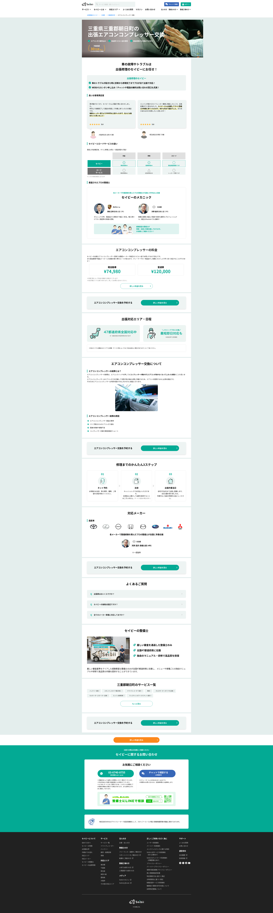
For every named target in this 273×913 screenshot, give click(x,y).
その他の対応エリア (107, 884)
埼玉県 (103, 871)
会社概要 (182, 855)
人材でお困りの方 (125, 867)
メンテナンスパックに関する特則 (158, 849)
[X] (183, 863)
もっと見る (136, 703)
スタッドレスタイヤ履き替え (113, 691)
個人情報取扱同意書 (153, 873)
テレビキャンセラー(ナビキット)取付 (140, 695)
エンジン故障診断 (118, 695)
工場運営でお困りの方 (126, 870)
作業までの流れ (87, 852)
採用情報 (182, 858)
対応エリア (85, 855)
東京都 (103, 865)
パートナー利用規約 (153, 846)
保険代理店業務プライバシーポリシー (159, 870)
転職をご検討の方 (125, 858)
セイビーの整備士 (88, 862)
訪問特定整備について (154, 889)
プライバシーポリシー (154, 863)
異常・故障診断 (106, 852)
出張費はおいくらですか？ (102, 593)
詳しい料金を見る (136, 286)
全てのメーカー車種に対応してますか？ (107, 614)
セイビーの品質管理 (88, 865)
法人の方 (164, 9)
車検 (148, 691)
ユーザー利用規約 (153, 843)
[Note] (180, 863)
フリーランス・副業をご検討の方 (130, 852)
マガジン (139, 9)
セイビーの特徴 (87, 846)
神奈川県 (104, 874)
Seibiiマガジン (124, 880)
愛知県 (103, 877)
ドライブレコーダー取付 (134, 691)
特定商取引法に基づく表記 (156, 876)
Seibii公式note (124, 883)
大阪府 (103, 881)
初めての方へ (86, 843)
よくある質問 (128, 9)
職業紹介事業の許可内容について (158, 886)
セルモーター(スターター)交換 (98, 695)
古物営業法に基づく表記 (155, 879)
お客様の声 (85, 849)
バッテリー (104, 849)
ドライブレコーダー (107, 846)
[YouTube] (189, 863)
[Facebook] (186, 863)
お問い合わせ (150, 9)
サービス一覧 (105, 843)
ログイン (187, 4)
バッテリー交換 (94, 691)
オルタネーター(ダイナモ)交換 (164, 691)
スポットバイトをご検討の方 (129, 855)
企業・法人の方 (124, 843)
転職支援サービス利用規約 (156, 882)
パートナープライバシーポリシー (158, 866)
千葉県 (103, 868)
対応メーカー (86, 859)
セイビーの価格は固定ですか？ (104, 604)
